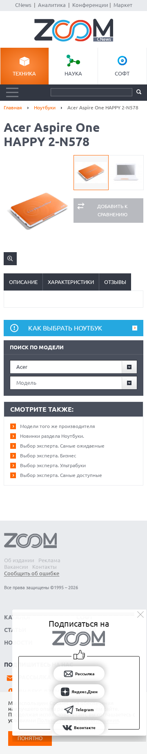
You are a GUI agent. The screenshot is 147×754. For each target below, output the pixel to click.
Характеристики (71, 282)
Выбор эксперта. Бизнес (48, 455)
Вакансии (16, 567)
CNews (23, 5)
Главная (13, 107)
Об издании (19, 560)
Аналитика (52, 5)
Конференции (90, 5)
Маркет (123, 5)
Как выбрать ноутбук (65, 328)
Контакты (44, 567)
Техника (24, 73)
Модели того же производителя (57, 426)
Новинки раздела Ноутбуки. (52, 436)
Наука (73, 73)
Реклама (49, 560)
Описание (23, 282)
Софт (122, 73)
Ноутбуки (45, 107)
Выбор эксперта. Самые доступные (61, 475)
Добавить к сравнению (112, 210)
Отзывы (115, 282)
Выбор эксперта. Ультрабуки (53, 465)
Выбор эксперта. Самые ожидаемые (62, 445)
